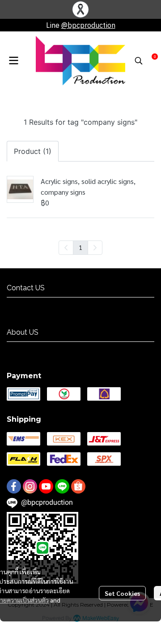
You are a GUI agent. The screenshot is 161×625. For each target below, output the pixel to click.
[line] (62, 486)
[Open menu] (13, 61)
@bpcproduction (88, 25)
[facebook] (14, 486)
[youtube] (46, 486)
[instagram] (30, 486)
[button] (138, 60)
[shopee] (78, 486)
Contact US (24, 305)
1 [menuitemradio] (80, 247)
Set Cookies (122, 593)
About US (21, 349)
